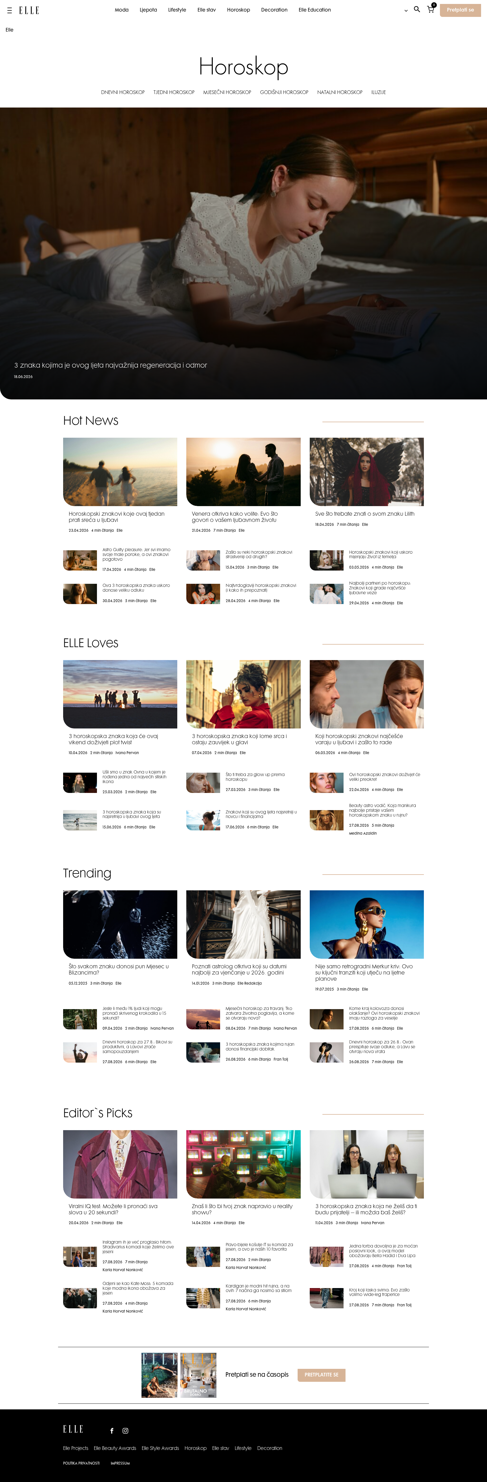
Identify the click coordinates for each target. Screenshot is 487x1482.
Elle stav (207, 10)
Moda (122, 10)
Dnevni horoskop (123, 93)
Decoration (274, 10)
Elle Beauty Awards (115, 1449)
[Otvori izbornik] (10, 10)
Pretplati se (460, 10)
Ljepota (148, 10)
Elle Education (315, 10)
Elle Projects (75, 1449)
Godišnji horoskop (284, 93)
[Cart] (430, 10)
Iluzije (378, 93)
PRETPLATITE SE (321, 1375)
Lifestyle (177, 10)
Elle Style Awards (160, 1449)
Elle (10, 30)
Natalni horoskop (339, 93)
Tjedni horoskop (174, 93)
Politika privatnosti (81, 1463)
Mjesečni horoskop (227, 93)
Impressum (120, 1463)
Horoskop (238, 10)
